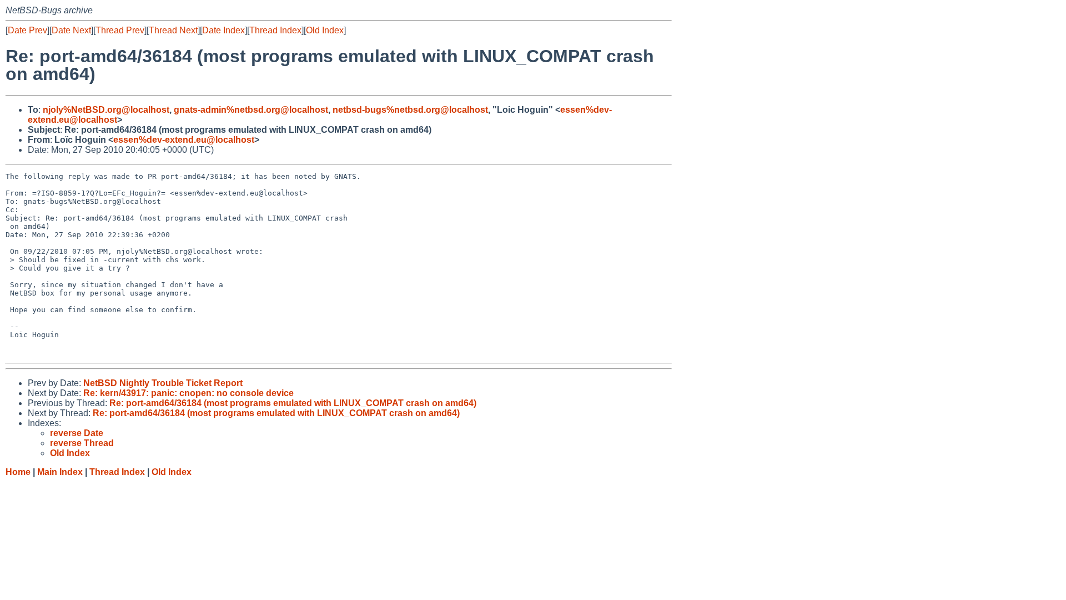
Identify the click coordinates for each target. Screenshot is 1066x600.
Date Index (223, 30)
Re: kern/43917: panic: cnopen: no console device (188, 393)
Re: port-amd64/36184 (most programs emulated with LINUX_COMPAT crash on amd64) (292, 403)
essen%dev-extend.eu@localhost (183, 139)
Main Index (60, 472)
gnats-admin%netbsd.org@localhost (251, 109)
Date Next (71, 30)
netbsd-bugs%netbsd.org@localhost (410, 109)
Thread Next (173, 30)
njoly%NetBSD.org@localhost (106, 109)
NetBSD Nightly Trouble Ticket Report (163, 383)
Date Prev (27, 30)
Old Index (325, 30)
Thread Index (275, 30)
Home (18, 472)
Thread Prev (119, 30)
